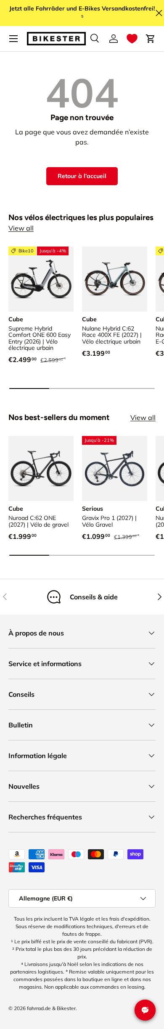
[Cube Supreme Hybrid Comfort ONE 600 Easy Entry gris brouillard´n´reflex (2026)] (41, 279)
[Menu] (13, 38)
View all (21, 228)
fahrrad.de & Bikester (51, 1008)
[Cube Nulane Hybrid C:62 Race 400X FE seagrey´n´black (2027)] (114, 279)
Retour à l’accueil (82, 176)
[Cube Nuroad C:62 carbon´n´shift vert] (41, 468)
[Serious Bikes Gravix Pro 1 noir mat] (114, 468)
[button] (132, 38)
